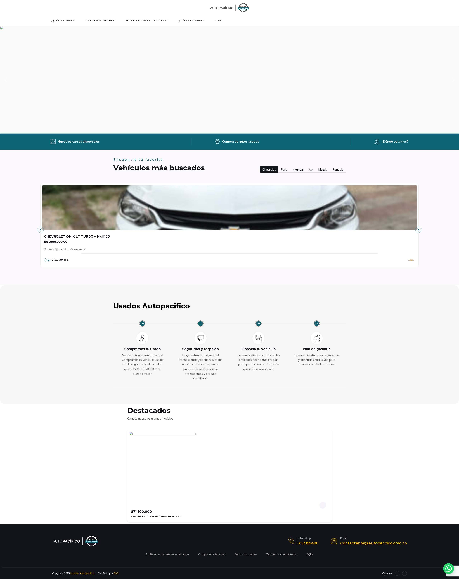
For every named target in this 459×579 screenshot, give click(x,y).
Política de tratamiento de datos (167, 554)
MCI (116, 573)
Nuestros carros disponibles (147, 20)
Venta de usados (246, 554)
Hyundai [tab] (298, 169)
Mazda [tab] (322, 169)
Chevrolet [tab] (269, 169)
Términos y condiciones (281, 554)
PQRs (309, 554)
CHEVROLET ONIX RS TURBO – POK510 (156, 516)
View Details (60, 260)
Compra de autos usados (240, 141)
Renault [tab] (338, 169)
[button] (229, 80)
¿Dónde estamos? (191, 20)
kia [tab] (311, 169)
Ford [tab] (284, 169)
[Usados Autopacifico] (229, 7)
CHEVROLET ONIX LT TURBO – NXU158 (77, 236)
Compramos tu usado (212, 554)
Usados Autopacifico (82, 573)
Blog (218, 20)
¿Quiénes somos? (62, 20)
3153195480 (308, 543)
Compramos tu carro (100, 20)
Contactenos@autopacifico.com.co (373, 543)
